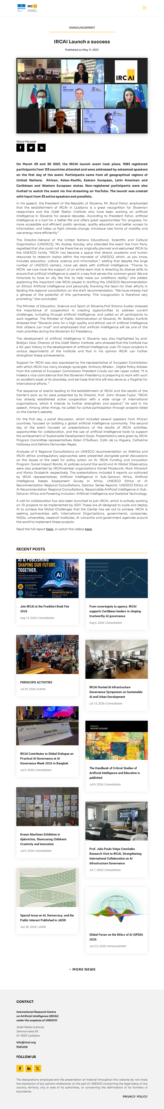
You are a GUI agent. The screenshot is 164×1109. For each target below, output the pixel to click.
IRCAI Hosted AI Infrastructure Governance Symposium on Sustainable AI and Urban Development (115, 692)
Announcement (116, 946)
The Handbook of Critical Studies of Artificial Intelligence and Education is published (114, 773)
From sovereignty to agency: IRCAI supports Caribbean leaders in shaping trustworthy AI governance (115, 611)
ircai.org (22, 1046)
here (49, 529)
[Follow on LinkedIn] (28, 1068)
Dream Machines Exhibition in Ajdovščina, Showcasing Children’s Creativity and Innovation (43, 839)
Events (41, 689)
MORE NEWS (84, 969)
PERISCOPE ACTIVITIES (36, 682)
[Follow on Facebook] (20, 1068)
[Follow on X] (37, 1068)
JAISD (42, 926)
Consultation (46, 618)
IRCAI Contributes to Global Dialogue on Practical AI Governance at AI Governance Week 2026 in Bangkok (46, 758)
